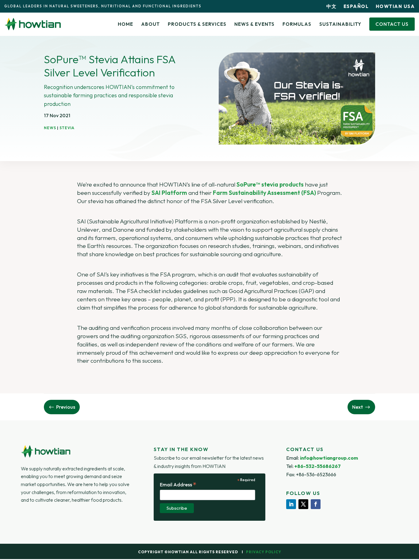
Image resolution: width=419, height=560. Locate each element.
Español (356, 6)
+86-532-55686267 (317, 466)
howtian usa (395, 6)
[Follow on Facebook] (316, 504)
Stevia (67, 128)
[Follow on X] (303, 504)
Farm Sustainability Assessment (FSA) (264, 192)
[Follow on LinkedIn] (291, 504)
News (50, 128)
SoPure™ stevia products (270, 184)
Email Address (178, 485)
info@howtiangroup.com (329, 458)
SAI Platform (169, 192)
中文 (331, 6)
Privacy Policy (263, 552)
